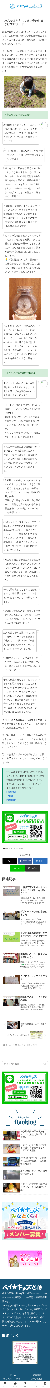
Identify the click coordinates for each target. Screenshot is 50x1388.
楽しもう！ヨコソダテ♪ (14, 849)
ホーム (13, 1375)
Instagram (11, 800)
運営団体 (37, 1375)
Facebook (11, 792)
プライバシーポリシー (13, 1379)
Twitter (9, 796)
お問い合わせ (37, 1379)
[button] (32, 868)
